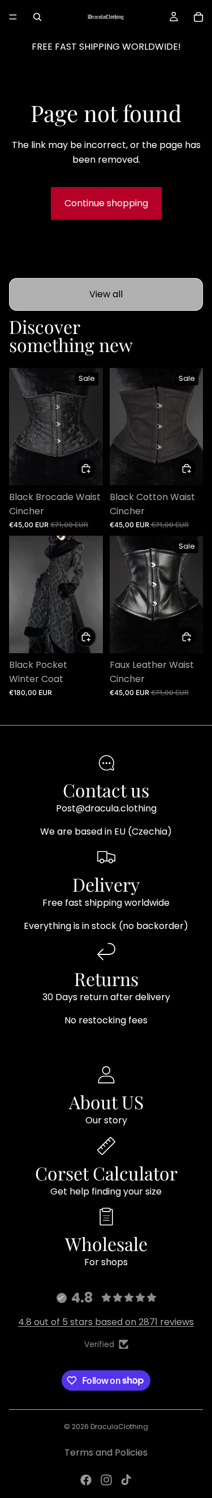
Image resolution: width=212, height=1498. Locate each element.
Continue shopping (106, 203)
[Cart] (198, 17)
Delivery (106, 884)
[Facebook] (86, 1480)
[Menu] (13, 17)
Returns (106, 978)
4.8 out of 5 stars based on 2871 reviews (106, 1321)
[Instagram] (106, 1480)
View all (106, 294)
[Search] (37, 17)
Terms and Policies (106, 1452)
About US (106, 1101)
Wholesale (106, 1243)
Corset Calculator (106, 1173)
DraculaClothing (119, 1426)
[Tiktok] (126, 1480)
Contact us (106, 790)
